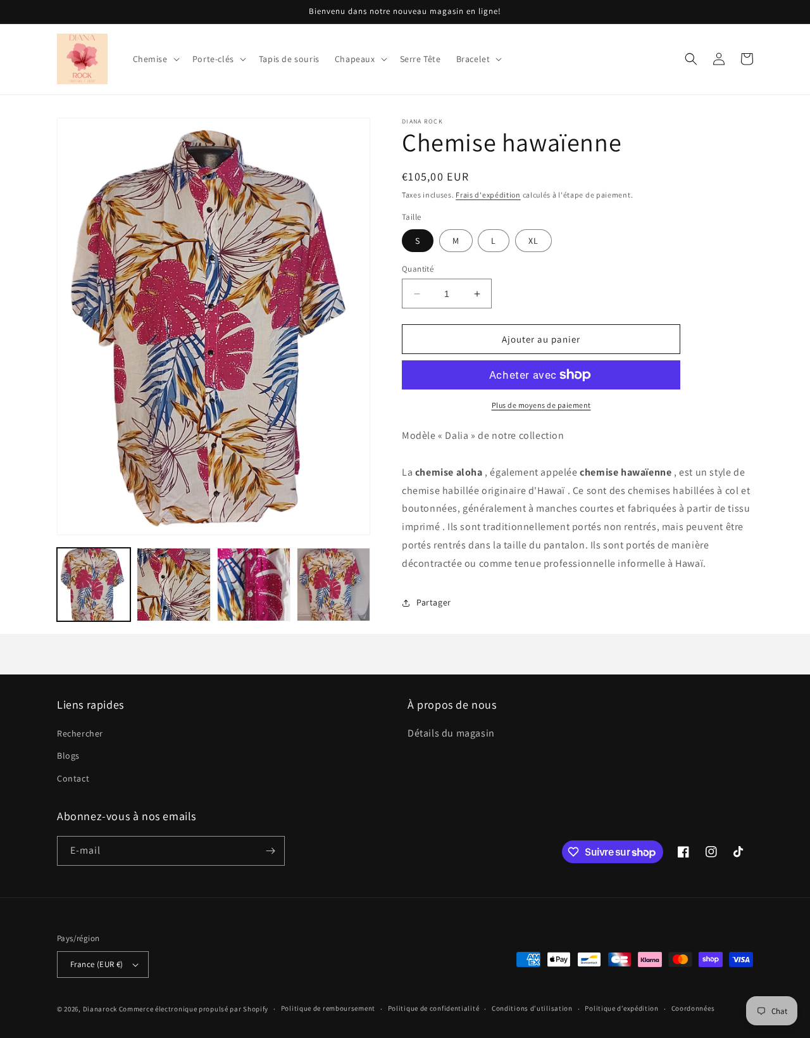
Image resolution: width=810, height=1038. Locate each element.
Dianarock (100, 1008)
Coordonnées (693, 1008)
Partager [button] (433, 602)
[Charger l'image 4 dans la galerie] (333, 584)
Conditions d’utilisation (532, 1008)
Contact (73, 778)
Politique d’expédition (621, 1008)
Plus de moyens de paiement (541, 405)
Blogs (68, 755)
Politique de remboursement (328, 1008)
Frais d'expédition (488, 194)
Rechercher (80, 733)
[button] (155, 59)
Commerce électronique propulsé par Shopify (193, 1008)
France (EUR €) (96, 964)
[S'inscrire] (270, 851)
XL (533, 240)
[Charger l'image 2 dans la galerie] (173, 584)
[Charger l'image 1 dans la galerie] (93, 584)
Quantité (417, 268)
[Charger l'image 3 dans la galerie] (253, 584)
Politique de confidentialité (434, 1008)
